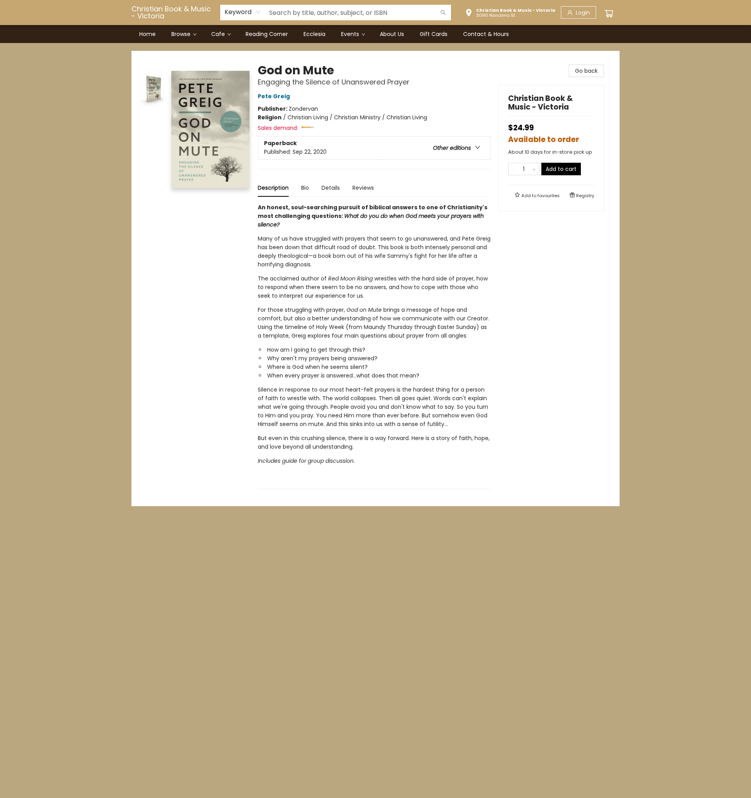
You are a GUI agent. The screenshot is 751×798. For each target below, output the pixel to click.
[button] (510, 14)
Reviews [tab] (363, 188)
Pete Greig (274, 96)
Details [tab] (331, 188)
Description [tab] (273, 188)
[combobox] (242, 12)
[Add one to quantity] (534, 169)
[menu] (375, 34)
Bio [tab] (305, 188)
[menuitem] (147, 34)
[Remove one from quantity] (513, 169)
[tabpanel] (374, 346)
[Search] (443, 12)
